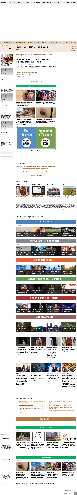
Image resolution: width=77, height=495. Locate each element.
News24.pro (19, 320)
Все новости (50, 42)
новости (27, 483)
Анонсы (44, 42)
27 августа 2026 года (6, 45)
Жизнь (18, 184)
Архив (30, 49)
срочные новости (29, 209)
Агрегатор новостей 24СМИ (7, 156)
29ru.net (29, 2)
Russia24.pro (73, 46)
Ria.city (18, 430)
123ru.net (73, 2)
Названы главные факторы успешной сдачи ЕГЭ (59, 404)
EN (4, 42)
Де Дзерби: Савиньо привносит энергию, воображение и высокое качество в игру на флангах (6, 447)
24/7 (35, 483)
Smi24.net (18, 89)
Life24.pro (74, 48)
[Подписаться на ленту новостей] (74, 42)
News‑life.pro (11, 2)
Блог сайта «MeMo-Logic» (21, 54)
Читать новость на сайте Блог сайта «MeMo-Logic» (27, 72)
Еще (66, 42)
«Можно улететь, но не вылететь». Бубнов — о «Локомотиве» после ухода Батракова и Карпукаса (6, 476)
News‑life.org (21, 2)
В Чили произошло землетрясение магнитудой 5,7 (60, 405)
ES (13, 42)
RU (7, 42)
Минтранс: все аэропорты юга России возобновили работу (35, 170)
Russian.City (73, 50)
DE (11, 42)
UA (9, 42)
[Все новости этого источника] (34, 64)
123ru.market (37, 2)
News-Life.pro (73, 44)
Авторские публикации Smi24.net (36, 86)
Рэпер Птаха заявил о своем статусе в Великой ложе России (36, 171)
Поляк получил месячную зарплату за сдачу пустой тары (35, 168)
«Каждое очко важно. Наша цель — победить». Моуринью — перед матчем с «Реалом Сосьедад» (6, 462)
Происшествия (28, 42)
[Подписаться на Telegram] (68, 2)
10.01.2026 (30, 54)
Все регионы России (46, 427)
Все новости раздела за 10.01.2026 (23, 74)
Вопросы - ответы (36, 184)
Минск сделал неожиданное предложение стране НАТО (31, 406)
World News (58, 42)
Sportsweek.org (47, 2)
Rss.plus (18, 244)
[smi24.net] (19, 48)
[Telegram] (71, 42)
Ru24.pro (3, 2)
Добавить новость (38, 49)
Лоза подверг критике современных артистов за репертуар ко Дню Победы (39, 166)
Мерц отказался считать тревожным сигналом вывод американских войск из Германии (30, 404)
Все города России (46, 457)
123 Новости (19, 42)
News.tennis (19, 301)
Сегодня (26, 49)
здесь (21, 210)
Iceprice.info (57, 2)
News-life (18, 362)
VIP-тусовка (37, 42)
